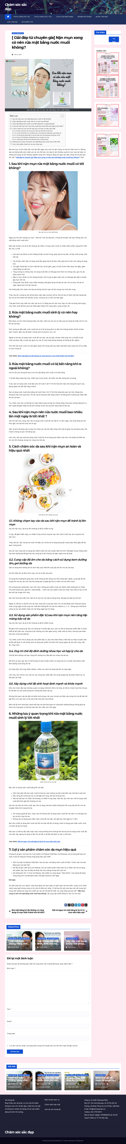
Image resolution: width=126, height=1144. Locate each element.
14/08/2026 (43, 1084)
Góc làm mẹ (12, 22)
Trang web (11, 1034)
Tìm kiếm (100, 32)
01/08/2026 (72, 1084)
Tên (9, 1009)
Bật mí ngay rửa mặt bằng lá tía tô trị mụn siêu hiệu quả (39, 841)
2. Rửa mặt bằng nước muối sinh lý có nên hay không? (30, 121)
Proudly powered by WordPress (52, 1140)
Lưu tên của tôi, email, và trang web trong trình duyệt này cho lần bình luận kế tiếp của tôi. (43, 1046)
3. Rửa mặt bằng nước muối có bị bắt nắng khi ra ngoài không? (33, 124)
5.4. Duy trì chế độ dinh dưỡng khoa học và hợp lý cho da (32, 137)
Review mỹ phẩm (84, 17)
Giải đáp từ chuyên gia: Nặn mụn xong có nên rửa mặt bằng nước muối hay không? (47, 157)
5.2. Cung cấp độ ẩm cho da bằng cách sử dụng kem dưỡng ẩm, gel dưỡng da (38, 133)
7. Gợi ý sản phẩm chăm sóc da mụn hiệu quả (26, 144)
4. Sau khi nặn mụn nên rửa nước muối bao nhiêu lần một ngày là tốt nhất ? (37, 126)
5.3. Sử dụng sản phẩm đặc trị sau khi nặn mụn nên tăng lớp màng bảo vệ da (37, 135)
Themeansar (79, 1140)
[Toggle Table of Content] (61, 116)
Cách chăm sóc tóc (43, 17)
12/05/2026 (101, 1084)
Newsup (70, 1140)
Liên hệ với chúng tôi (53, 1109)
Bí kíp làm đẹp (102, 17)
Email (9, 1021)
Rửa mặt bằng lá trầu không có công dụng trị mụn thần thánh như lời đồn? (46, 356)
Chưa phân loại (100, 1075)
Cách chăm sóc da (21, 17)
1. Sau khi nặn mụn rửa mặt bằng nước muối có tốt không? (31, 119)
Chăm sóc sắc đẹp (19, 1132)
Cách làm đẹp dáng (64, 17)
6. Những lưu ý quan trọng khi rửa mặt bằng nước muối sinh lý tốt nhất (36, 142)
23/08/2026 (14, 1084)
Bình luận (11, 968)
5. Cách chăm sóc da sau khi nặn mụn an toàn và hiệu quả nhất (33, 128)
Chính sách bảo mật (52, 1104)
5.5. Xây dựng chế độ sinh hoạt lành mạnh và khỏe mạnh (31, 139)
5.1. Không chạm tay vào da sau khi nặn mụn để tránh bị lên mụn (33, 131)
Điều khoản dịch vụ (52, 1100)
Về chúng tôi (27, 22)
